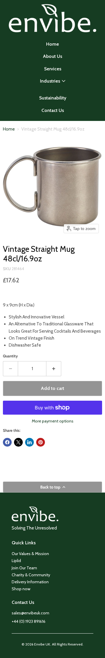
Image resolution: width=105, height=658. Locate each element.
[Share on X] (18, 442)
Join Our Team (24, 567)
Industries (50, 81)
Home (52, 44)
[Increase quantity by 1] (53, 368)
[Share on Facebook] (7, 442)
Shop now (21, 588)
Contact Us (52, 110)
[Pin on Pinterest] (40, 442)
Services (52, 69)
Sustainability (52, 98)
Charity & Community (31, 574)
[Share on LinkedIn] (29, 442)
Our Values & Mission (30, 553)
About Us (52, 56)
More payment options (53, 421)
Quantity (10, 356)
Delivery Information (30, 581)
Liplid (16, 560)
